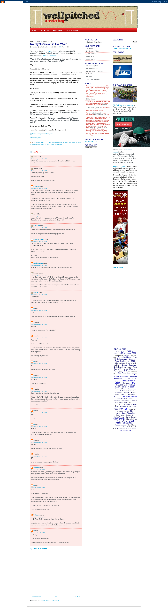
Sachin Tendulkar (128, 413)
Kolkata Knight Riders (125, 386)
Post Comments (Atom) (49, 600)
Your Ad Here (118, 267)
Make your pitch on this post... (43, 134)
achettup (36, 468)
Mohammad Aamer (120, 389)
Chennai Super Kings (122, 363)
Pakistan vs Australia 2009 (126, 402)
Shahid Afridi (89, 74)
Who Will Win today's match (123, 105)
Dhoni (129, 367)
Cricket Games (90, 99)
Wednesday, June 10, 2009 (39, 159)
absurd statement (49, 55)
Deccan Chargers (129, 365)
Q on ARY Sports (91, 53)
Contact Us (72, 30)
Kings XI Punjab (121, 385)
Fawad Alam (118, 371)
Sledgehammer (120, 425)
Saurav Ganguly (131, 417)
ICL (129, 379)
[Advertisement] (122, 309)
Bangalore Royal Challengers (126, 360)
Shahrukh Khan (131, 419)
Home (34, 30)
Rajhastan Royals (123, 411)
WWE (48, 144)
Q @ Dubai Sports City (93, 79)
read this (104, 104)
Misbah (131, 387)
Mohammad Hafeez (127, 391)
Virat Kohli (121, 429)
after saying (47, 51)
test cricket (118, 427)
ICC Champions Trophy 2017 (94, 71)
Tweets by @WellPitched (122, 48)
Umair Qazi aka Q (92, 141)
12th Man (36, 226)
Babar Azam (122, 359)
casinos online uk (100, 92)
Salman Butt (130, 415)
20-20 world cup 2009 (61, 142)
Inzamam (126, 383)
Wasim (35, 293)
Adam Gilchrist (119, 355)
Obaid (123, 395)
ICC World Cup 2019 (92, 68)
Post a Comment (40, 549)
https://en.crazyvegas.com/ (98, 127)
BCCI (133, 361)
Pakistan (117, 397)
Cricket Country (90, 59)
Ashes (126, 355)
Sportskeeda (90, 56)
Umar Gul (126, 427)
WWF (52, 144)
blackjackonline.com (100, 114)
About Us (44, 30)
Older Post (76, 597)
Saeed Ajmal (120, 415)
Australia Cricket (124, 357)
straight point (38, 263)
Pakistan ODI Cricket (125, 399)
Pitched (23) (65, 47)
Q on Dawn (89, 48)
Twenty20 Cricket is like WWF (48, 44)
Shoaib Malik (128, 423)
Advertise (58, 30)
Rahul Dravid (132, 409)
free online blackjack (95, 113)
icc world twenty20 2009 (37, 144)
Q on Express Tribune (92, 51)
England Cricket (129, 369)
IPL (133, 383)
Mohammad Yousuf (122, 393)
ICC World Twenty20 (75, 142)
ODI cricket (131, 395)
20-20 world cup (49, 142)
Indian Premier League (125, 382)
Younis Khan (58, 144)
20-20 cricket (40, 142)
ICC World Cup (124, 373)
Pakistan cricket (129, 397)
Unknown (36, 186)
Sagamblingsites (119, 166)
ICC (125, 371)
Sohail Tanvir (132, 425)
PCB (121, 409)
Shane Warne (121, 421)
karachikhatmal (38, 239)
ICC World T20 (90, 76)
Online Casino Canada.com (94, 107)
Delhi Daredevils (120, 367)
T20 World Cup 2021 (92, 66)
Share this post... (36, 138)
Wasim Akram (131, 429)
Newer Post (36, 597)
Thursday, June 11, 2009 (38, 469)
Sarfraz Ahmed (119, 417)
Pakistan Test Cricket (121, 401)
